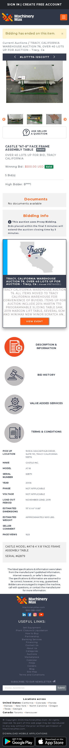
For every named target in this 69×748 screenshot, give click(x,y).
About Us (32, 648)
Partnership (32, 636)
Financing (32, 642)
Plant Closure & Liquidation (32, 630)
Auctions (32, 654)
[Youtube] (41, 614)
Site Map (32, 671)
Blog (31, 669)
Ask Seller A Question (39, 132)
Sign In (13, 4)
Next (65, 119)
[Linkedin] (24, 614)
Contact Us (31, 645)
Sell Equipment (32, 627)
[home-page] (18, 17)
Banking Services (32, 639)
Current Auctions (15, 42)
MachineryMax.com (33, 607)
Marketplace (32, 657)
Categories (32, 651)
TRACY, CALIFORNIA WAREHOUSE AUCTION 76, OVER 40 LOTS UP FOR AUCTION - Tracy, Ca (33, 46)
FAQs (32, 663)
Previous (4, 119)
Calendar (32, 660)
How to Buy (32, 633)
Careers (31, 666)
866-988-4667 (33, 610)
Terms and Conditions (32, 675)
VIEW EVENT (34, 321)
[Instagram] (35, 614)
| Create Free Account (41, 4)
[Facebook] (29, 614)
